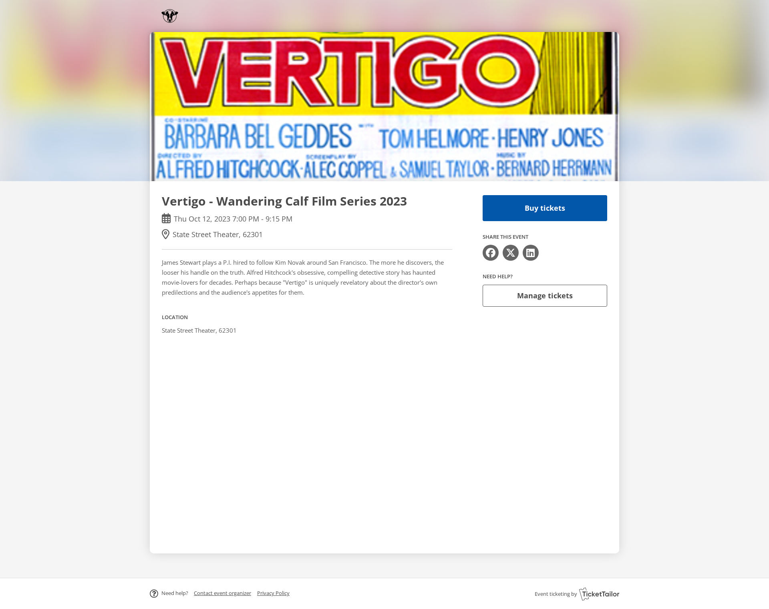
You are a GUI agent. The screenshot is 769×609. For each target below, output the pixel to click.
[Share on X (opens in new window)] (511, 253)
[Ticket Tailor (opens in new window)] (599, 593)
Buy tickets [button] (545, 208)
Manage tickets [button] (545, 295)
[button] (222, 593)
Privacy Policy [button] (273, 593)
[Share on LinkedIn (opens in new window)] (531, 253)
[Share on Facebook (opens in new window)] (491, 253)
